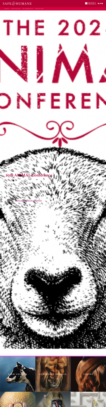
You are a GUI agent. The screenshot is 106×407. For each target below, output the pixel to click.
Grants (7, 8)
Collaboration (27, 8)
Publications (16, 8)
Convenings (39, 8)
